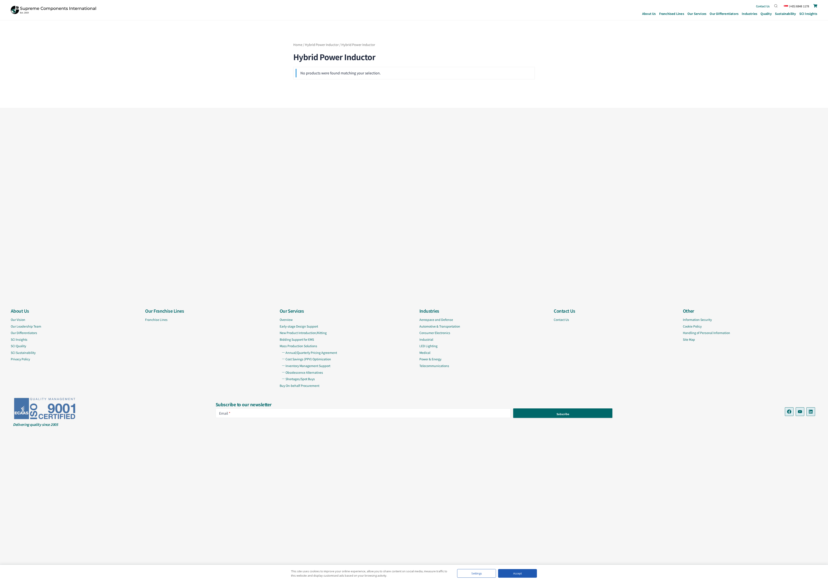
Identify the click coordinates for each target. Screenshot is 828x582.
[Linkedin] (810, 411)
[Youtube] (800, 411)
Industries (749, 13)
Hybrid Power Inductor (322, 44)
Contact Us (763, 6)
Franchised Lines (671, 13)
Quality (766, 13)
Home (297, 44)
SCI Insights (808, 13)
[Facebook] (789, 411)
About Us (649, 13)
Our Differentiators (724, 13)
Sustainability (785, 13)
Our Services (696, 13)
